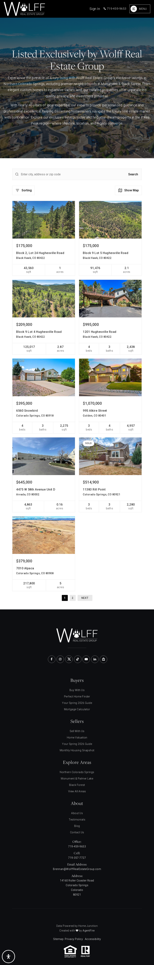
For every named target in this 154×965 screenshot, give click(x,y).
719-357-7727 (77, 857)
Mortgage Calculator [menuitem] (77, 709)
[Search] (17, 174)
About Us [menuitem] (77, 813)
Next (85, 597)
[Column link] (44, 9)
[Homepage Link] (77, 635)
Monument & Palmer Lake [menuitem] (77, 778)
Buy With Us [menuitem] (77, 690)
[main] (77, 313)
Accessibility (93, 939)
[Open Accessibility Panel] (8, 956)
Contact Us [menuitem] (77, 832)
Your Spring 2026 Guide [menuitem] (77, 702)
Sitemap (58, 939)
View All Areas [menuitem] (77, 791)
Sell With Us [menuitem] (77, 731)
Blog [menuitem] (77, 825)
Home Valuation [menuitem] (77, 737)
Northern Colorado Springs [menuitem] (77, 772)
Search (133, 174)
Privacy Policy (74, 939)
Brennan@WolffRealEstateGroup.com (77, 869)
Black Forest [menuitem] (77, 784)
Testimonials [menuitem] (77, 819)
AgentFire (89, 930)
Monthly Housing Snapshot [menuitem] (77, 750)
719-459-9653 (116, 8)
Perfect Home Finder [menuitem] (77, 696)
